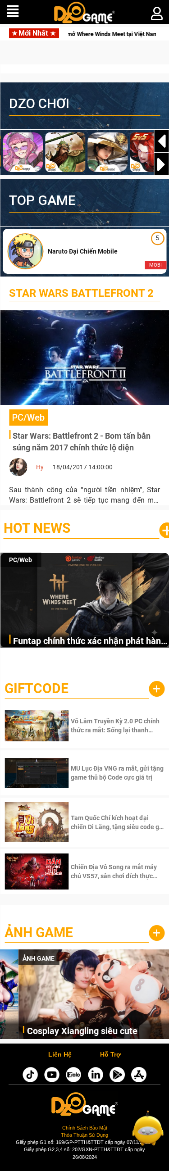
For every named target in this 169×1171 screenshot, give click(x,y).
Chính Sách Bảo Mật (84, 1127)
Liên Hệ (60, 1055)
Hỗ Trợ (110, 1055)
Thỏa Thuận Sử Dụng (84, 1135)
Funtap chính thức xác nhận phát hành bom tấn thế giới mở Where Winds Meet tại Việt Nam (89, 641)
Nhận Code (104, 725)
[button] (161, 164)
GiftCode (37, 688)
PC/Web (20, 559)
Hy (40, 467)
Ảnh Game (39, 932)
